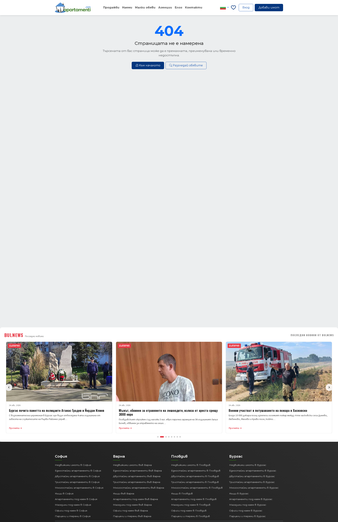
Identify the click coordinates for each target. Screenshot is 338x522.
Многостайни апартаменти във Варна (138, 487)
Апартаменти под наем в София (76, 499)
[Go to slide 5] (171, 437)
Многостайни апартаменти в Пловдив (197, 487)
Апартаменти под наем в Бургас (250, 499)
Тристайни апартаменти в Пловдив (195, 482)
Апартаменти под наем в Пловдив (194, 499)
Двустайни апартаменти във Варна (136, 476)
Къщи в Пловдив (182, 493)
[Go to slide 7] (177, 437)
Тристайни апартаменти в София (77, 482)
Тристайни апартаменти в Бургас (252, 482)
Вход (246, 7)
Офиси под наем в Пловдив (188, 510)
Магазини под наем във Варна (132, 504)
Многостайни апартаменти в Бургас (253, 487)
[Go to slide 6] (174, 437)
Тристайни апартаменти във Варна (136, 482)
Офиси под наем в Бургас (245, 510)
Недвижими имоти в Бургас (247, 465)
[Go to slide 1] (158, 437)
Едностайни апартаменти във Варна (137, 470)
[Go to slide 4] (169, 437)
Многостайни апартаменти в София (79, 487)
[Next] (329, 387)
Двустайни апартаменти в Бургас (252, 476)
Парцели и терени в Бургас (247, 516)
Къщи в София (64, 493)
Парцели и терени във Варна (132, 516)
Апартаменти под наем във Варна (135, 499)
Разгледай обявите (188, 65)
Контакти (193, 7)
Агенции (165, 7)
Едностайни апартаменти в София (78, 470)
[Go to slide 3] (166, 437)
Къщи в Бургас (239, 493)
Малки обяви (145, 7)
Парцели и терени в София (72, 516)
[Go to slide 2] (162, 437)
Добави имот (268, 7)
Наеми (127, 7)
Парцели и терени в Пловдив (190, 516)
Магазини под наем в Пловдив (190, 504)
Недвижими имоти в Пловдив (190, 465)
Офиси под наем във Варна (130, 510)
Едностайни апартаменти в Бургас (252, 470)
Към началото (149, 65)
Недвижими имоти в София (73, 465)
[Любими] (233, 7)
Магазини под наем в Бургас (247, 504)
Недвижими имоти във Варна (132, 465)
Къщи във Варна (123, 493)
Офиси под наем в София (71, 510)
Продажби (111, 7)
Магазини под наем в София (73, 504)
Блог (178, 7)
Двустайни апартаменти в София (77, 476)
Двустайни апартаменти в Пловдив (195, 476)
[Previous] (8, 387)
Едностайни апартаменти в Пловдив (195, 470)
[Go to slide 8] (180, 437)
